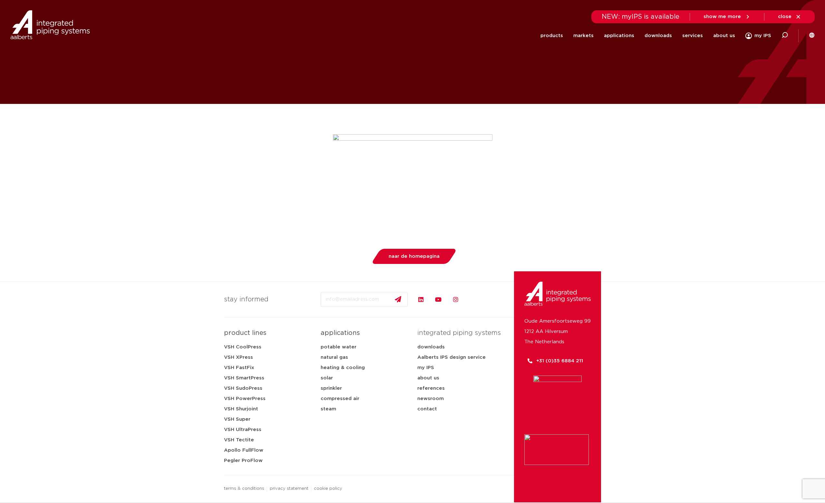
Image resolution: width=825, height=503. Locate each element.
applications (619, 35)
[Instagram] (455, 299)
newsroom (430, 398)
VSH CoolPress (242, 347)
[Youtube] (438, 299)
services (692, 35)
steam (328, 409)
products (551, 35)
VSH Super (237, 419)
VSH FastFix (239, 367)
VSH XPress (238, 357)
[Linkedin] (420, 299)
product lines (245, 333)
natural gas (334, 357)
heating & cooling (343, 367)
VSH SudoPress (243, 388)
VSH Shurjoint (241, 409)
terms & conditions (244, 489)
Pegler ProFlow (243, 460)
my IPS (425, 367)
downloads (658, 35)
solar (327, 378)
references (431, 388)
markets (583, 35)
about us (724, 35)
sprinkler (331, 388)
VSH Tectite (239, 440)
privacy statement (289, 489)
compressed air (340, 398)
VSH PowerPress (245, 398)
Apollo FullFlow (243, 450)
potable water (338, 347)
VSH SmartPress (244, 378)
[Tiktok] (473, 299)
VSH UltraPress (242, 429)
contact (427, 409)
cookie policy (328, 489)
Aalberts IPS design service (451, 357)
